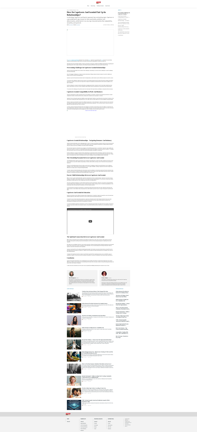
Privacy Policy (126, 423)
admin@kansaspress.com (128, 422)
